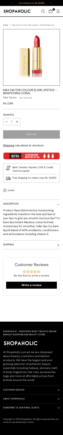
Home (5, 25)
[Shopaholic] (17, 11)
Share (11, 190)
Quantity (8, 114)
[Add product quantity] (17, 121)
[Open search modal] (43, 11)
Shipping (8, 145)
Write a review (31, 285)
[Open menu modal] (58, 11)
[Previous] (12, 3)
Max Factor (10, 97)
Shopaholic (26, 419)
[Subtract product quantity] (6, 121)
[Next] (51, 3)
